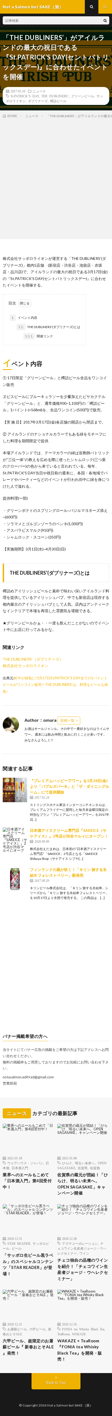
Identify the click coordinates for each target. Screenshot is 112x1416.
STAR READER (18, 1243)
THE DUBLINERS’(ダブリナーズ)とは (49, 327)
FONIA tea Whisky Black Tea (83, 1329)
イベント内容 (24, 318)
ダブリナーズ (38, 100)
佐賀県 (83, 1167)
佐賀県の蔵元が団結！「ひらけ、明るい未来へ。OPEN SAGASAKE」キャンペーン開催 (82, 1184)
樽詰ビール (58, 100)
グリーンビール (82, 96)
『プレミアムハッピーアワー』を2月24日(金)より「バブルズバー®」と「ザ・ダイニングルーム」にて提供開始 (69, 786)
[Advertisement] (56, 178)
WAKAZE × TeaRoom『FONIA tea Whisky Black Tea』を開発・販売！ (79, 1350)
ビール (16, 1248)
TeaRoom (63, 1334)
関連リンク (39, 336)
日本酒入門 (20, 1167)
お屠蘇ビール (17, 1329)
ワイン (84, 1253)
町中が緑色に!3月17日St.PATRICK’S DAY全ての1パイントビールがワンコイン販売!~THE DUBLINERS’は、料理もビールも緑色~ (55, 684)
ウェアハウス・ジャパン (25, 1163)
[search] (105, 20)
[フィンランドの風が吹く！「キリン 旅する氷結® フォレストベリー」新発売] (15, 879)
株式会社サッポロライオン (25, 665)
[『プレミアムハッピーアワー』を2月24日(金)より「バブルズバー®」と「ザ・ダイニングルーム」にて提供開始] (15, 790)
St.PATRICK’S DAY (25, 96)
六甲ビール (37, 1329)
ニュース (39, 91)
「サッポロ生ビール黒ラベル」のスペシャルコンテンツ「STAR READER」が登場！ (28, 1264)
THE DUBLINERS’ (55, 96)
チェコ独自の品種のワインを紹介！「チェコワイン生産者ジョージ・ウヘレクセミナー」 (82, 1269)
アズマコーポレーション (80, 1243)
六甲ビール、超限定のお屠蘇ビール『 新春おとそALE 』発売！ (28, 1346)
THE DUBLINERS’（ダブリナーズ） (33, 659)
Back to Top (56, 1382)
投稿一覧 (67, 720)
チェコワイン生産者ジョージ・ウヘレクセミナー (81, 1248)
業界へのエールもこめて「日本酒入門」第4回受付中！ (27, 1180)
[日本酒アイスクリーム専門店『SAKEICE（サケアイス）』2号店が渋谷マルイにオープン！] (15, 839)
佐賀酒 (95, 1167)
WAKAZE (79, 1334)
